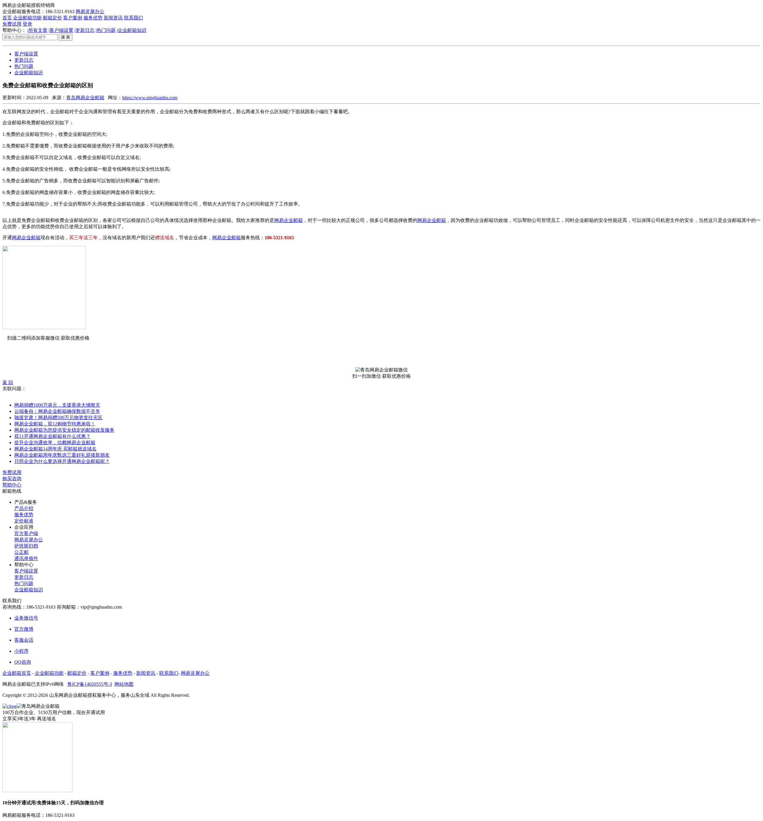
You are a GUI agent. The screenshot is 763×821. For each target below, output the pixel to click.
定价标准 (23, 520)
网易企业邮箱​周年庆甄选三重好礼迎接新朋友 (62, 455)
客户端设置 (61, 30)
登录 (27, 24)
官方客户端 (26, 533)
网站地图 (124, 684)
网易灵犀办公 (90, 11)
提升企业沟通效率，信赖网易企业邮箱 (54, 442)
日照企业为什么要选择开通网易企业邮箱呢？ (62, 461)
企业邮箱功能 (27, 17)
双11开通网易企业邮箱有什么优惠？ (52, 436)
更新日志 (84, 30)
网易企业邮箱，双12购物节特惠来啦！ (54, 423)
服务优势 (93, 17)
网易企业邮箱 (288, 220)
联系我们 (133, 17)
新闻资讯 (113, 17)
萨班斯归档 (26, 545)
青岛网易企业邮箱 (85, 97)
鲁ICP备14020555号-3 (89, 684)
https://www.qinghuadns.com (149, 97)
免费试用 (11, 24)
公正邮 (21, 552)
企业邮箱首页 (16, 673)
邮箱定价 (52, 17)
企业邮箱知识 (132, 30)
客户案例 (72, 17)
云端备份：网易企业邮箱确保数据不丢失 (57, 411)
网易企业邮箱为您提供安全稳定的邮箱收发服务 (64, 430)
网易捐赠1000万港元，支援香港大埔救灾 (57, 405)
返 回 (7, 382)
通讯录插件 (26, 558)
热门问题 (106, 30)
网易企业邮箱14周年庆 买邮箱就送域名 (55, 448)
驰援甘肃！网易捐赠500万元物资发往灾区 (58, 417)
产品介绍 (23, 508)
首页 (7, 17)
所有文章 (37, 30)
